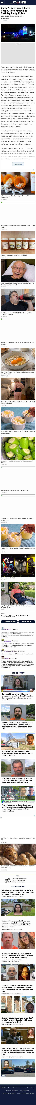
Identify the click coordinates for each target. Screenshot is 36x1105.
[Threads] (24, 616)
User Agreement (24, 1090)
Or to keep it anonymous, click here (19, 881)
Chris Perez (5, 960)
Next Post (25, 622)
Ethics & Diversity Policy (8, 1093)
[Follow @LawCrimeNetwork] (25, 616)
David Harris (5, 896)
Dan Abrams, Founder (28, 1093)
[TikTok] (20, 616)
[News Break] (29, 616)
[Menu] (2, 2)
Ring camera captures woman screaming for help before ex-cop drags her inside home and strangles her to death (18, 1020)
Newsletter (30, 1087)
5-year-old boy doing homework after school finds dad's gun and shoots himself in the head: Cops (17, 753)
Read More (18, 164)
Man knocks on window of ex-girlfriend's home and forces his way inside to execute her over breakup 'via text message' (17, 955)
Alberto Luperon (6, 16)
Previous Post (10, 622)
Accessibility (14, 1090)
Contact (18, 1093)
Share (5, 21)
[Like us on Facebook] (18, 616)
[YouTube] (16, 616)
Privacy (8, 1090)
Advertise (22, 1087)
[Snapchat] (27, 616)
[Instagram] (22, 616)
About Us (15, 1087)
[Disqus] (18, 647)
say (14, 70)
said (20, 79)
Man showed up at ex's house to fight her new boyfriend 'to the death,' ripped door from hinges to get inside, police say (17, 780)
